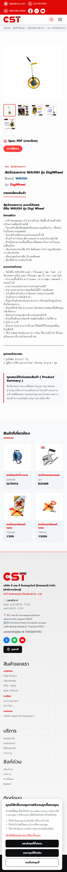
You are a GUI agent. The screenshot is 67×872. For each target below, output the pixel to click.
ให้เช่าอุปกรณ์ (9, 748)
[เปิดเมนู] (60, 19)
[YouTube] (42, 11)
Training (7, 753)
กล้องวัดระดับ (9, 680)
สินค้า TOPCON (10, 690)
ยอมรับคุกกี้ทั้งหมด (32, 843)
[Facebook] (30, 11)
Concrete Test (10, 701)
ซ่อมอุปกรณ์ (9, 738)
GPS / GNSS (9, 685)
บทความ (7, 774)
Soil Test (7, 705)
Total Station (10, 675)
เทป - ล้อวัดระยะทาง (15, 166)
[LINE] (36, 11)
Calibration (9, 743)
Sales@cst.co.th (17, 3)
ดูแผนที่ (15, 649)
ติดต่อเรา (7, 784)
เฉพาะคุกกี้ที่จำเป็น (32, 853)
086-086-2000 (17, 10)
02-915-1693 (40, 3)
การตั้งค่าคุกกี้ (32, 862)
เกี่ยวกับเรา (8, 769)
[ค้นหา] (51, 19)
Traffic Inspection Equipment (18, 716)
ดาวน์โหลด (13, 148)
